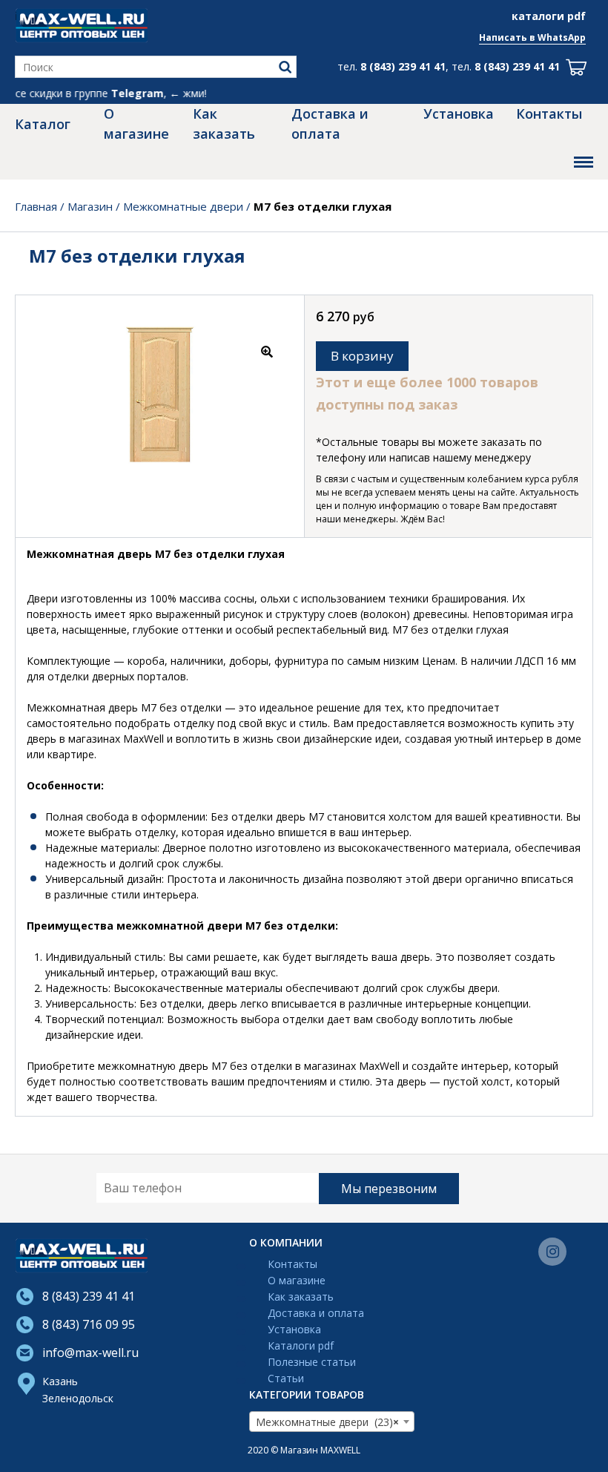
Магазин (90, 206)
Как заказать (224, 123)
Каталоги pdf (301, 1346)
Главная (36, 206)
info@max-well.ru (90, 1352)
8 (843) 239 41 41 (403, 66)
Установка (458, 113)
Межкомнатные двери (183, 206)
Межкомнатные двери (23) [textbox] (327, 1422)
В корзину (362, 355)
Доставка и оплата (330, 123)
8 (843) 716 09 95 (88, 1324)
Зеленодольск (77, 1398)
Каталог (42, 124)
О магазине (136, 123)
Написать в (508, 37)
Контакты (549, 113)
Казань (60, 1381)
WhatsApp (562, 37)
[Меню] (583, 162)
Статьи (286, 1378)
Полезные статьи (312, 1362)
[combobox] (331, 1421)
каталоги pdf (549, 16)
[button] (267, 354)
